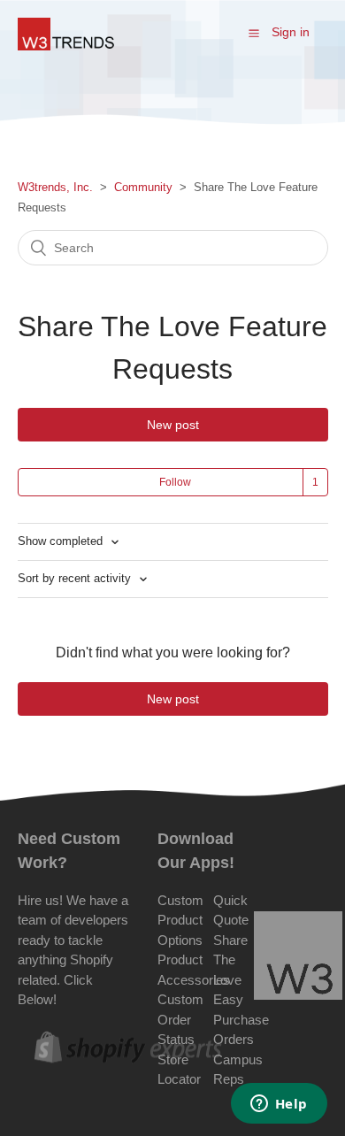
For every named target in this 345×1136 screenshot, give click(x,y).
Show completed (62, 541)
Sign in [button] (291, 32)
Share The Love (230, 960)
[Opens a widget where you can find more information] (278, 1105)
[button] (254, 32)
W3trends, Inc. (55, 187)
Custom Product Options (180, 920)
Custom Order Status (180, 1019)
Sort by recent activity (76, 578)
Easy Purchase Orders (241, 1019)
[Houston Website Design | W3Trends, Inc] (298, 958)
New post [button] (173, 425)
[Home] (67, 45)
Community (143, 187)
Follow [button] (175, 482)
